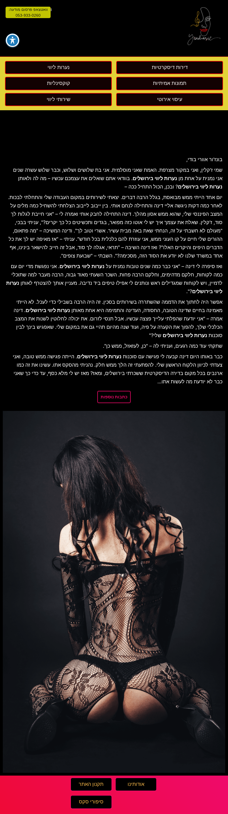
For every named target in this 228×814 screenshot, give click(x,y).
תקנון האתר (91, 784)
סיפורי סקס (91, 802)
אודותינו (136, 784)
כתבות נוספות (114, 396)
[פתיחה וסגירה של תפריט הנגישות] (12, 40)
